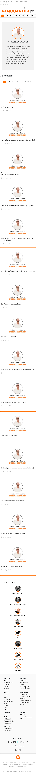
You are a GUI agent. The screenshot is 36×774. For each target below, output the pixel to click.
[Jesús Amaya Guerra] (18, 33)
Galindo (18, 670)
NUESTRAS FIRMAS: (8, 583)
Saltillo (25, 15)
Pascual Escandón (18, 626)
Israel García (18, 648)
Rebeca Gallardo (18, 593)
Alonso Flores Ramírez (18, 604)
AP (18, 637)
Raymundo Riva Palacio (18, 615)
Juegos (8, 15)
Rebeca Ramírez (18, 659)
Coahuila (16, 15)
